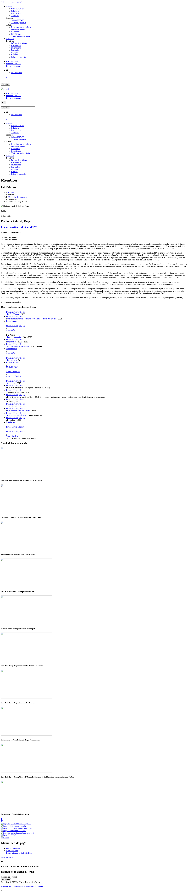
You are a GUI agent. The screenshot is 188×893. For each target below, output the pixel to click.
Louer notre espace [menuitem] (13, 66)
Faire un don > (7, 857)
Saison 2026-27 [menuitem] (17, 9)
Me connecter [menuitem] (16, 73)
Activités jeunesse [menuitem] (18, 22)
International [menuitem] (16, 48)
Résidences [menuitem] (15, 32)
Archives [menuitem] (15, 16)
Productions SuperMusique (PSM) (19, 227)
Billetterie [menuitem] (15, 11)
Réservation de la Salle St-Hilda (19, 853)
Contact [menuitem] (14, 55)
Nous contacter (12, 851)
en (7, 77)
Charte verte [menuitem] (16, 45)
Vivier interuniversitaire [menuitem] (20, 36)
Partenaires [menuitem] (15, 50)
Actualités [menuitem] (10, 39)
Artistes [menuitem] (9, 25)
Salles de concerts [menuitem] (18, 57)
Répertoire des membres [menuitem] (21, 27)
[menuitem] (7, 70)
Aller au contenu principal (11, 2)
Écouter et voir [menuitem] (17, 13)
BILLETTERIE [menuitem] (12, 61)
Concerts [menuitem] (9, 6)
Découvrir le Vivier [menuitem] (19, 43)
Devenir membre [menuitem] (18, 29)
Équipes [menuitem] (14, 52)
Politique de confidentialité (12, 886)
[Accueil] (5, 89)
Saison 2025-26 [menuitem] (17, 20)
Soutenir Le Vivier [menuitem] (13, 64)
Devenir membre (13, 848)
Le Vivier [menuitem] (10, 41)
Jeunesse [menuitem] (9, 18)
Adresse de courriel (9, 877)
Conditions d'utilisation (33, 886)
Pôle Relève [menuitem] (16, 34)
